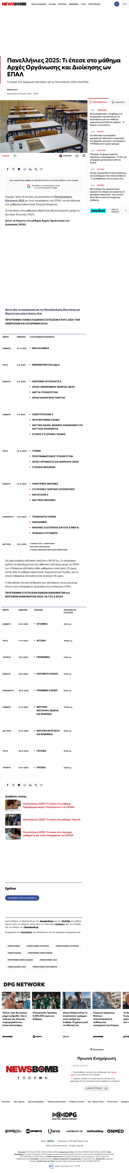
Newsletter (26, 932)
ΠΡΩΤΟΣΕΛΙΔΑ (94, 4)
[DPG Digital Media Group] (64, 1116)
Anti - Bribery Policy (96, 1102)
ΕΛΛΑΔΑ (52, 4)
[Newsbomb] (32, 1069)
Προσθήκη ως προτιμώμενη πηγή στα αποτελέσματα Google (46, 186)
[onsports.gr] (34, 1131)
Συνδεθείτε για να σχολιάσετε (22, 898)
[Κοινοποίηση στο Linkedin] (30, 169)
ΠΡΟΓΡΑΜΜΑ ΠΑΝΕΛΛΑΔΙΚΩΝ (20, 960)
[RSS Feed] (46, 1077)
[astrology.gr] (75, 1131)
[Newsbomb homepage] (14, 4)
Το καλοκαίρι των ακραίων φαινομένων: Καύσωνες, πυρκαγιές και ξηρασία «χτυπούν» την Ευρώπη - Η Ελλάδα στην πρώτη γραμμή (108, 139)
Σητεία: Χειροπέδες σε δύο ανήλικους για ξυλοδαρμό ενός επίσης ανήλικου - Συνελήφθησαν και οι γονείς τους (108, 176)
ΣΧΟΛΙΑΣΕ (67, 156)
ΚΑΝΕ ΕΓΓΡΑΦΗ (94, 1088)
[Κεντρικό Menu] (125, 4)
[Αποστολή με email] (41, 169)
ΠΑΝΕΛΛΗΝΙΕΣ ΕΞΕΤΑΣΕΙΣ (38, 946)
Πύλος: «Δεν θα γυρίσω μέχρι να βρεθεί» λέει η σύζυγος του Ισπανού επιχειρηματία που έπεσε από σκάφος (14, 1019)
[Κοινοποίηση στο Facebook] (7, 169)
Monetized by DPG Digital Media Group (73, 1141)
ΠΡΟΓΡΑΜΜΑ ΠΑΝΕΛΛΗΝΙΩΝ (40, 953)
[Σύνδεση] (117, 4)
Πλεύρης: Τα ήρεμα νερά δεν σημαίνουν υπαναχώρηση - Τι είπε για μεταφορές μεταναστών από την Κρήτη (108, 158)
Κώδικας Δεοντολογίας (57, 1102)
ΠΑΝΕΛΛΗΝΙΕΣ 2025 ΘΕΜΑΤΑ (45, 967)
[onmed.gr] (115, 1131)
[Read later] (84, 156)
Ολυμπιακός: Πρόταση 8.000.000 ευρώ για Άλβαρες (45, 1015)
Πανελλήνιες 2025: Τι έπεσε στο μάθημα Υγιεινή (51, 819)
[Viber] (23, 1077)
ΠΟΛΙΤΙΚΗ (62, 4)
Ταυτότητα (6, 1102)
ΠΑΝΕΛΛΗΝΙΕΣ (14, 946)
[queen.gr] (54, 1131)
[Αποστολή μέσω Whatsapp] (24, 169)
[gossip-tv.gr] (13, 1131)
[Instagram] (29, 1077)
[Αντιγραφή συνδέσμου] (77, 156)
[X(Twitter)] (35, 1077)
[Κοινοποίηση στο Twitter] (13, 169)
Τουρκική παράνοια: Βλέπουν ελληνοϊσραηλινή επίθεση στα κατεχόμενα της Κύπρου (106, 1019)
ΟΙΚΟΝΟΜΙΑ (73, 4)
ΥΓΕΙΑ (83, 4)
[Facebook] (18, 1077)
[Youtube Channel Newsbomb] (40, 1077)
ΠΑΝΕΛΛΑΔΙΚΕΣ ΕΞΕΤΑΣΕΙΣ (67, 946)
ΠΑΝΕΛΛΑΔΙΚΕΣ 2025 (17, 967)
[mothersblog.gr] (95, 1131)
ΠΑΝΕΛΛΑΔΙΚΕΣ (14, 953)
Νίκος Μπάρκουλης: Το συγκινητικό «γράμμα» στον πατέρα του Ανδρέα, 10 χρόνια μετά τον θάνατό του (75, 1019)
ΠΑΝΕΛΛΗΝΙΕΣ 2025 (48, 960)
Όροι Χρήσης (19, 1102)
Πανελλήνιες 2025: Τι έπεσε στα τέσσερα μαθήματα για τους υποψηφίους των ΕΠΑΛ (48, 834)
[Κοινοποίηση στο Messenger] (19, 169)
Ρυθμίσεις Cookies (77, 1102)
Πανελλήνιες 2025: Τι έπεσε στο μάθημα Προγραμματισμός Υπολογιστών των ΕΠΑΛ (48, 805)
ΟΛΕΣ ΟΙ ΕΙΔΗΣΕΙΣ (38, 4)
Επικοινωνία (112, 1102)
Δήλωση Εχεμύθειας (36, 1102)
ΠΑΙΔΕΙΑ (5, 156)
